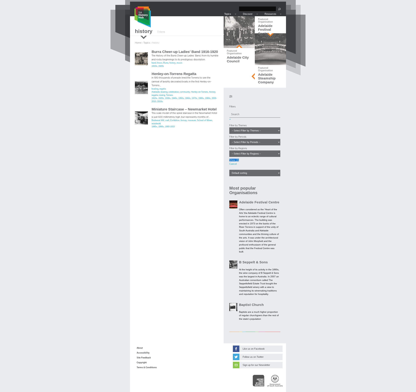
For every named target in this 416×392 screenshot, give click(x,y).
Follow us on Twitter (253, 357)
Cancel (233, 164)
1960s (188, 98)
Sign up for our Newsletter (256, 365)
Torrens (169, 95)
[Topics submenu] (235, 14)
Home (138, 42)
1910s (154, 66)
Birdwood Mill (158, 120)
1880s (154, 127)
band (154, 63)
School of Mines (204, 120)
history (172, 63)
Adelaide (156, 92)
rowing (162, 95)
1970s (194, 98)
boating (155, 89)
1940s (174, 98)
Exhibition (175, 120)
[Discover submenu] (257, 14)
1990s (208, 98)
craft (167, 120)
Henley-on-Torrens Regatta (174, 74)
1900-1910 (170, 127)
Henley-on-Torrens (199, 92)
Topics (146, 42)
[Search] (279, 9)
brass (159, 63)
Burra (165, 63)
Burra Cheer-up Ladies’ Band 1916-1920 (185, 52)
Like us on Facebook (254, 348)
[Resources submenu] (280, 14)
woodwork (156, 123)
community (185, 92)
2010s (160, 101)
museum (192, 120)
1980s (201, 98)
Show (234, 160)
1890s (161, 127)
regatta (162, 89)
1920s (161, 66)
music (179, 63)
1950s (181, 98)
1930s (168, 98)
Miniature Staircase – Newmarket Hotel (184, 109)
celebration (174, 92)
